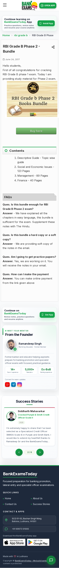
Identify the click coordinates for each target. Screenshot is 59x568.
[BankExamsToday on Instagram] (19, 384)
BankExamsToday (20, 473)
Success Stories (41, 504)
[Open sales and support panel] (51, 560)
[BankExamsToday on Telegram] (13, 384)
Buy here (36, 131)
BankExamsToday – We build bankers (32, 561)
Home (6, 35)
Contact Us (11, 504)
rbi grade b (21, 35)
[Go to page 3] (40, 452)
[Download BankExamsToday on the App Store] (14, 542)
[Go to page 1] (19, 452)
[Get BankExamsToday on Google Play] (38, 542)
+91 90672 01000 (20, 529)
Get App (49, 314)
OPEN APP (49, 5)
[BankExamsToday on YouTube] (7, 384)
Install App (48, 23)
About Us (37, 498)
